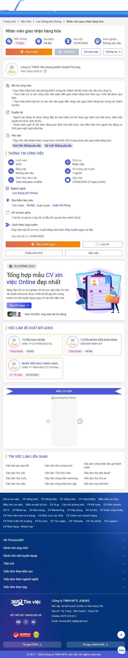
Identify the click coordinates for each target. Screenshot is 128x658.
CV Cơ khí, (92, 510)
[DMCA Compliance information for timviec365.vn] (36, 635)
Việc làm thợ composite (58, 465)
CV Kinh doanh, (113, 504)
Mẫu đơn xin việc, (108, 499)
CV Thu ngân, (58, 521)
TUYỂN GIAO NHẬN (33, 339)
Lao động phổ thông (25, 193)
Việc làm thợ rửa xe (95, 478)
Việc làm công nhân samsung (61, 478)
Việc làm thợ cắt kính (96, 483)
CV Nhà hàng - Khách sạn (18, 526)
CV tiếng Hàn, (68, 499)
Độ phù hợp (91, 51)
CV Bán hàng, (37, 510)
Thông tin (111, 51)
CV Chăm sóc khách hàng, (81, 515)
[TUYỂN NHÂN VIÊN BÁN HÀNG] (73, 342)
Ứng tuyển (31, 51)
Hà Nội (31, 205)
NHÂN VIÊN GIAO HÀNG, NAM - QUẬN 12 (40, 363)
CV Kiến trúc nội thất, (51, 515)
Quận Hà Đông (61, 205)
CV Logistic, (111, 521)
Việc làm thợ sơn (15, 473)
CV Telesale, (76, 521)
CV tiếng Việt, (49, 499)
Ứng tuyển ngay (74, 229)
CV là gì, (55, 504)
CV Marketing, (56, 510)
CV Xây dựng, (75, 510)
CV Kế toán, (94, 504)
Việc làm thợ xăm (16, 483)
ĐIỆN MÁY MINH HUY (91, 343)
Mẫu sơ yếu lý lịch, (36, 504)
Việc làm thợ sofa (16, 478)
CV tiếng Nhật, (87, 499)
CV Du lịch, (41, 521)
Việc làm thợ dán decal (97, 473)
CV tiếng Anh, (30, 499)
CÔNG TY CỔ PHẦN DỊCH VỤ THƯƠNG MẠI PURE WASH (37, 343)
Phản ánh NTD (34, 253)
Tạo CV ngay (17, 305)
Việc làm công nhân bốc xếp (61, 483)
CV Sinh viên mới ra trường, (19, 515)
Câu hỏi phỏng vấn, (73, 504)
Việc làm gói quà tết (17, 465)
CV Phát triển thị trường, (17, 521)
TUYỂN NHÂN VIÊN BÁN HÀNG (98, 339)
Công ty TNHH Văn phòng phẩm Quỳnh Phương (50, 67)
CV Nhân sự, (19, 510)
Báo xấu (93, 253)
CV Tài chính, (94, 521)
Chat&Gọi (69, 51)
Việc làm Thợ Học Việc (58, 473)
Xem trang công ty (31, 71)
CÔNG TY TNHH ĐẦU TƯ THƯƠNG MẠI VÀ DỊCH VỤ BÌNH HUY (40, 367)
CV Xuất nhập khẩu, (112, 510)
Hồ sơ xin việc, (11, 499)
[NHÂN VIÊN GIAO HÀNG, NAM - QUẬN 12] (14, 365)
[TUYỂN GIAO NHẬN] (14, 342)
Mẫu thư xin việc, (13, 504)
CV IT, (6, 510)
